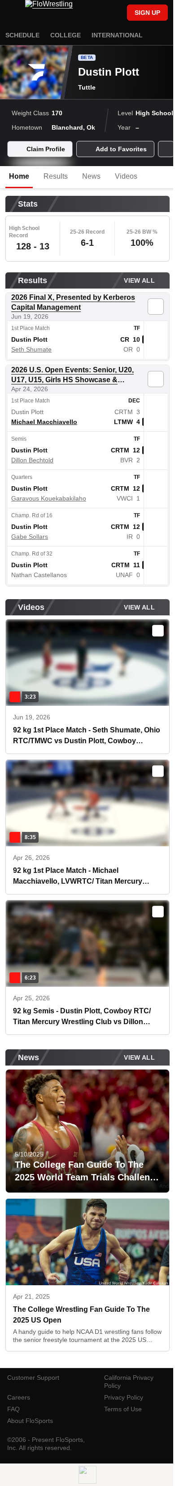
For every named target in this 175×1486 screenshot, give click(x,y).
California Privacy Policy (128, 1381)
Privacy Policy (123, 1397)
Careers (18, 1397)
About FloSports (30, 1420)
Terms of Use (123, 1409)
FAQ (13, 1409)
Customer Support (33, 1377)
